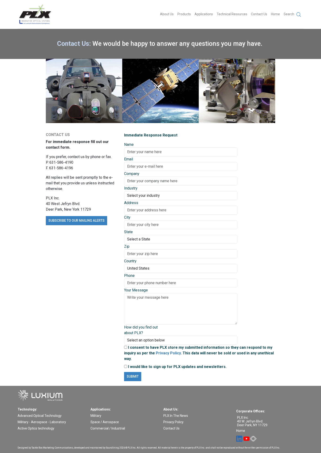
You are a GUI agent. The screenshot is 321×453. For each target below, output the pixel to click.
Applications (204, 14)
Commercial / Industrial (107, 428)
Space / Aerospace (104, 422)
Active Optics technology (36, 428)
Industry (130, 188)
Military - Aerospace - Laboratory (42, 422)
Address (131, 203)
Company (131, 173)
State (128, 232)
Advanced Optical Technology (40, 416)
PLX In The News (175, 416)
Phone (129, 275)
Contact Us (259, 14)
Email (128, 159)
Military (95, 416)
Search (289, 14)
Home (275, 14)
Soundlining (112, 447)
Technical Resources (232, 14)
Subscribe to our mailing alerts (76, 220)
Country (130, 261)
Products (184, 14)
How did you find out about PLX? (141, 330)
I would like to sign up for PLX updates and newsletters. (177, 366)
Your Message (136, 290)
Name (129, 144)
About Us (167, 14)
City (127, 217)
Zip (126, 246)
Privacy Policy (168, 353)
